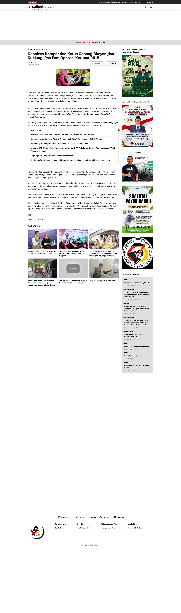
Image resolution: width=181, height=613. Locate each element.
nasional (40, 219)
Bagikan (113, 63)
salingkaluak (43, 6)
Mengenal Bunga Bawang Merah (136, 283)
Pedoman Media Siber (135, 528)
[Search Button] (151, 7)
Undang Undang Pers (107, 528)
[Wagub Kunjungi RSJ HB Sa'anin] (104, 268)
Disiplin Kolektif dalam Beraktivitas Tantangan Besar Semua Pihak (42, 252)
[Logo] (36, 531)
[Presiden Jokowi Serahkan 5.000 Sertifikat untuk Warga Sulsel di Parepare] (73, 239)
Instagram (65, 517)
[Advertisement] (90, 14)
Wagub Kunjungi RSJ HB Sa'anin (102, 281)
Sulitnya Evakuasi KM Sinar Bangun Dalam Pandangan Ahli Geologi (73, 282)
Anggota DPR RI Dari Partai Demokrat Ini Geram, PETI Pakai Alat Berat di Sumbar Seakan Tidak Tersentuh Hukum (72, 149)
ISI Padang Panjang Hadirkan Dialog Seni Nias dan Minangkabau (59, 143)
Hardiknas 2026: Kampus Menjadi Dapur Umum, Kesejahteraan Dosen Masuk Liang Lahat (70, 160)
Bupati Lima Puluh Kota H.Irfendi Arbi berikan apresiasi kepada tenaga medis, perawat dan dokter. (41, 283)
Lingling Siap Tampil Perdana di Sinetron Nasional (52, 155)
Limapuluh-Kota (129, 289)
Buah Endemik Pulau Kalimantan (136, 346)
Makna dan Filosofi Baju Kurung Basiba (136, 367)
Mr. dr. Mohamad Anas (132, 356)
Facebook (106, 517)
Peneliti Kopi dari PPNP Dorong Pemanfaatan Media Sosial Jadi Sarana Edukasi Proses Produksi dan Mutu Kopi (136, 322)
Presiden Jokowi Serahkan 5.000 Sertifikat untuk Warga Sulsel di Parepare (71, 253)
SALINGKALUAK (93, 545)
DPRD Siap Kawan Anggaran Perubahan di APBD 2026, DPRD (104, 2)
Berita (31, 219)
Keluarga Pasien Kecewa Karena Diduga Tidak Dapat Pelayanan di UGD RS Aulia (66, 139)
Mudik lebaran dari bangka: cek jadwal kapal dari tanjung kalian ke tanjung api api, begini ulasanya (103, 253)
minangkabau (128, 331)
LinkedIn (120, 517)
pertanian (127, 303)
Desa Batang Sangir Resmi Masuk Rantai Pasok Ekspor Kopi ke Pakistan (62, 134)
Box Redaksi (59, 528)
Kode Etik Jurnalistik (83, 528)
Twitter (81, 517)
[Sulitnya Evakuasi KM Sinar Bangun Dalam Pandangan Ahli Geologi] (73, 268)
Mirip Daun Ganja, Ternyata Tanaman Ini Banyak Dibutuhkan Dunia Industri (136, 308)
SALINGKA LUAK (98, 42)
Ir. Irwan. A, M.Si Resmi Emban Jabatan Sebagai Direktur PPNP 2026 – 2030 (136, 294)
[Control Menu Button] (146, 7)
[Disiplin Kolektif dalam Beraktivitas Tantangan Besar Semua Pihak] (42, 239)
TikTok (93, 517)
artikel (126, 280)
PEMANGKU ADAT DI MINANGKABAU (132, 335)
